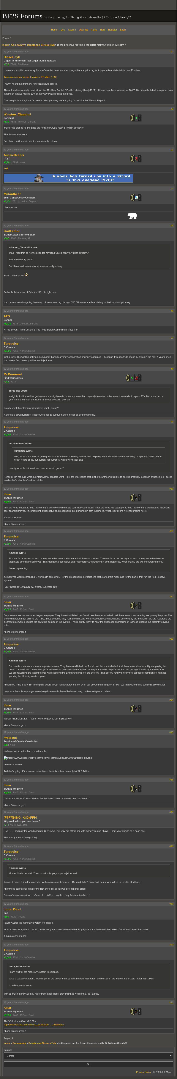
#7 (172, 338)
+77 (6, 825)
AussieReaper (14, 155)
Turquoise (11, 343)
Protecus (10, 737)
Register (112, 29)
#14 (171, 699)
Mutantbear (12, 194)
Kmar (7, 494)
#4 (172, 188)
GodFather (11, 231)
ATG (7, 316)
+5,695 (7, 501)
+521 (6, 121)
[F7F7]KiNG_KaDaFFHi (20, 817)
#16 (171, 779)
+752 (6, 381)
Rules (94, 29)
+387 (6, 238)
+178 (6, 64)
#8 (172, 369)
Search (72, 29)
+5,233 (7, 323)
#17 (171, 812)
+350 (6, 916)
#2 (172, 109)
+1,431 (7, 201)
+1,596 (7, 351)
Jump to (8, 1050)
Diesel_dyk (12, 57)
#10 (171, 488)
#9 (172, 421)
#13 (171, 638)
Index (5, 45)
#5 (172, 225)
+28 (6, 745)
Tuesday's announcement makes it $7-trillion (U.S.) (30, 77)
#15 (171, 732)
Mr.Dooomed (13, 374)
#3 (172, 149)
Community (18, 45)
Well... (7, 168)
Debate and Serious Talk (41, 45)
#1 (172, 51)
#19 (171, 904)
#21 (171, 1002)
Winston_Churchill (17, 114)
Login (123, 29)
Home (54, 29)
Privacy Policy (143, 1072)
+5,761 (7, 162)
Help (102, 29)
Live (63, 29)
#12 (171, 596)
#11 (171, 531)
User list (83, 29)
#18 (171, 846)
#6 (172, 311)
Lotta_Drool (12, 909)
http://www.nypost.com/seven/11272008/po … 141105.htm (34, 1024)
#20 (171, 944)
